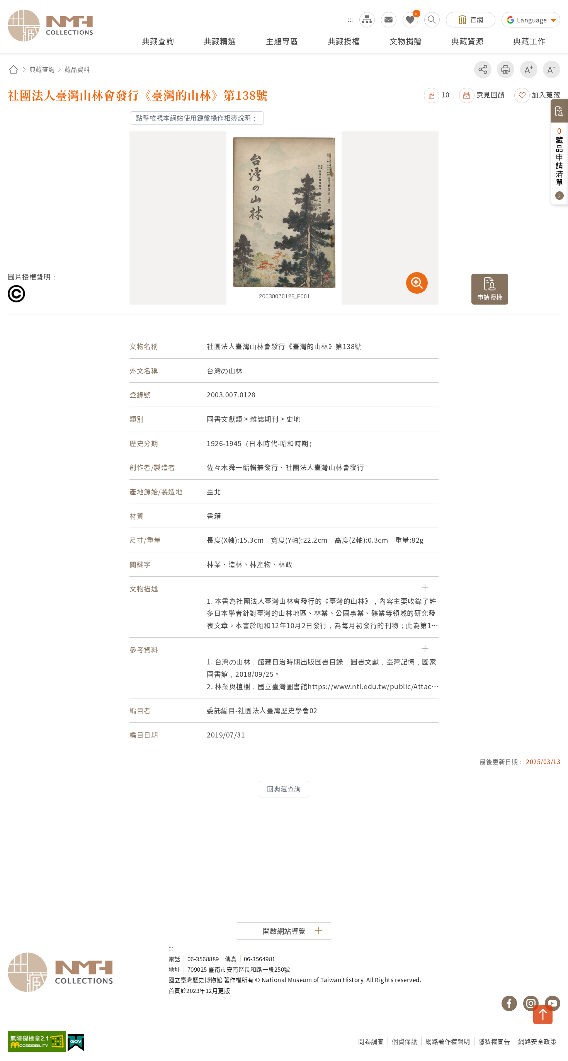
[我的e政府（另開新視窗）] (76, 1043)
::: (350, 19)
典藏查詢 (42, 69)
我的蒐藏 (410, 19)
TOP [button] (543, 1014)
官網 (476, 19)
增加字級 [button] (528, 69)
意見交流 (388, 19)
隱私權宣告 (494, 1041)
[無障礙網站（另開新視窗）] (37, 1042)
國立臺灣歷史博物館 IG (531, 1003)
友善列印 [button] (505, 69)
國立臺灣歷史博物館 (80, 972)
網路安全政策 (537, 1041)
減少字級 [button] (551, 69)
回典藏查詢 (284, 789)
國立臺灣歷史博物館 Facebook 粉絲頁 (509, 1003)
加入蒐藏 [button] (546, 94)
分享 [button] (482, 69)
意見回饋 (490, 94)
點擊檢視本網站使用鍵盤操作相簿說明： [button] (197, 118)
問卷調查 (371, 1041)
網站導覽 (367, 19)
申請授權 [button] (490, 296)
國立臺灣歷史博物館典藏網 (55, 25)
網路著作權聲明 (447, 1041)
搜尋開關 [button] (432, 19)
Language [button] (533, 19)
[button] (436, 94)
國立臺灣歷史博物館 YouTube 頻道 (552, 1003)
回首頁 (13, 69)
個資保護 (404, 1041)
